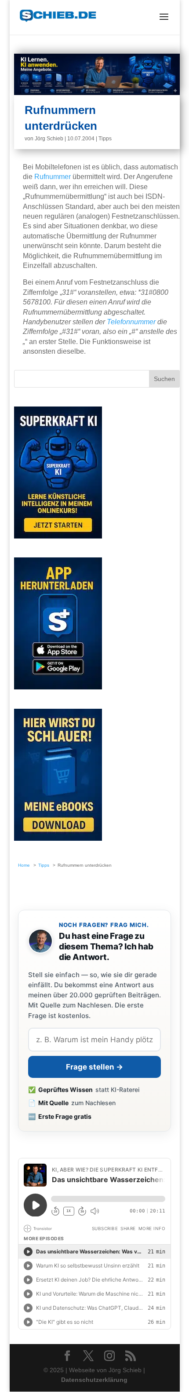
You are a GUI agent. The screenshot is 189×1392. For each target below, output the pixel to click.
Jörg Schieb (49, 139)
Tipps (105, 139)
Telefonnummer (131, 322)
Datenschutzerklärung (94, 1379)
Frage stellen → (94, 1066)
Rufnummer (52, 176)
